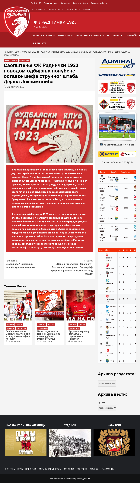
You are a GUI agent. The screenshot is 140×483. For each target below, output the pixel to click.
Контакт (86, 9)
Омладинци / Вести (99, 3)
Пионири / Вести (56, 9)
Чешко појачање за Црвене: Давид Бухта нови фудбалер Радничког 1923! (48, 335)
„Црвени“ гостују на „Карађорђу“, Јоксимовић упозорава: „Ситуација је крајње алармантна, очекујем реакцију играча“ (72, 267)
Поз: (101, 250)
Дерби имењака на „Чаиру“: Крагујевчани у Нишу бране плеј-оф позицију (18, 335)
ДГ (135, 250)
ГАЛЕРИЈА (82, 469)
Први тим (22, 328)
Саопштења (24, 60)
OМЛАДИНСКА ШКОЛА (88, 35)
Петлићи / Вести (73, 9)
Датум (102, 172)
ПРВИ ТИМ (64, 35)
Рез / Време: (126, 172)
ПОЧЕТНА (38, 35)
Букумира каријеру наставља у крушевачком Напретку (78, 335)
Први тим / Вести (80, 3)
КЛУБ (49, 35)
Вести (14, 60)
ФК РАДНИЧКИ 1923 (55, 22)
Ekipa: (107, 250)
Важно (7, 60)
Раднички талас (51, 3)
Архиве (101, 402)
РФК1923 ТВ (36, 3)
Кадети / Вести (39, 9)
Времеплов (65, 3)
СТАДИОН (94, 469)
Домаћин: (114, 172)
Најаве (10, 328)
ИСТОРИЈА (113, 35)
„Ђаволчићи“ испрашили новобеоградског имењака (20, 264)
